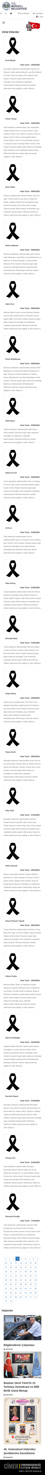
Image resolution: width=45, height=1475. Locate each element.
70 (26, 1297)
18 (11, 1267)
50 (31, 1284)
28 (26, 1271)
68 (16, 1297)
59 (6, 1293)
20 (21, 1267)
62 (21, 1293)
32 (11, 1276)
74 (11, 1301)
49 (26, 1284)
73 (6, 1301)
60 (11, 1293)
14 (26, 1263)
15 (31, 1263)
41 (21, 1280)
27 (21, 1271)
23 (35, 1267)
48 (21, 1284)
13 (21, 1263)
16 (35, 1263)
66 (6, 1297)
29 (31, 1271)
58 (35, 1288)
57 (31, 1288)
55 (21, 1288)
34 (21, 1276)
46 (11, 1284)
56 (26, 1288)
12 (16, 1263)
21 (26, 1267)
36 (31, 1276)
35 (26, 1276)
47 (16, 1284)
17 (6, 1267)
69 (21, 1297)
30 (35, 1271)
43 (31, 1280)
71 (31, 1297)
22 (31, 1267)
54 (16, 1288)
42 (26, 1280)
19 (16, 1267)
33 (16, 1276)
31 (6, 1276)
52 (6, 1288)
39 (11, 1280)
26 (16, 1271)
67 (11, 1297)
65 (35, 1293)
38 (6, 1280)
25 (11, 1271)
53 (11, 1288)
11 (11, 1263)
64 (31, 1293)
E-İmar (40, 17)
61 (16, 1293)
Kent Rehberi (24, 13)
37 (35, 1276)
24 (6, 1271)
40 (16, 1280)
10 (6, 1263)
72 (35, 1297)
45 (6, 1284)
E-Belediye (38, 13)
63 (26, 1293)
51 (35, 1284)
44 (35, 1280)
